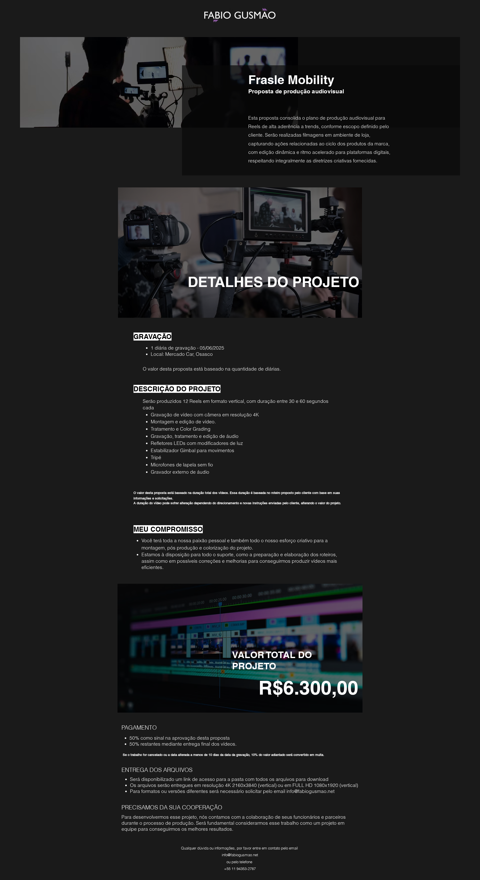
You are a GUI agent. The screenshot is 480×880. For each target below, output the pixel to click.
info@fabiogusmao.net (310, 791)
